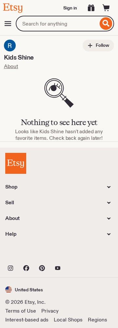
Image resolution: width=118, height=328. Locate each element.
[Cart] (106, 8)
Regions (97, 320)
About (11, 66)
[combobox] (57, 23)
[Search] (106, 23)
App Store (27, 253)
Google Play (77, 253)
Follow (102, 45)
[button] (24, 289)
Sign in (70, 7)
